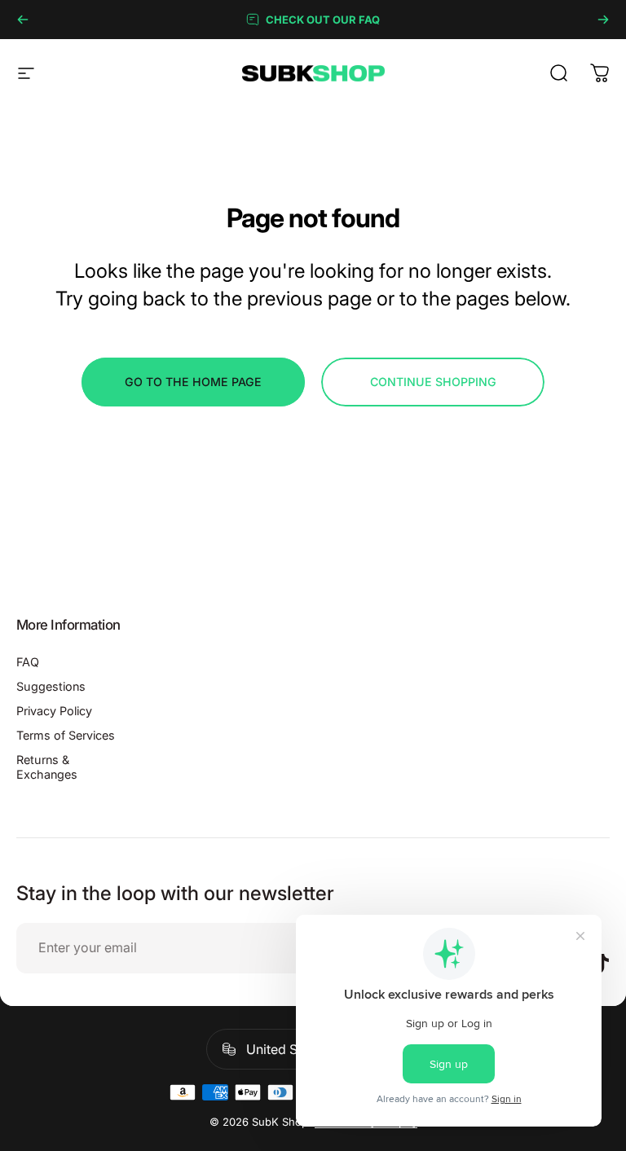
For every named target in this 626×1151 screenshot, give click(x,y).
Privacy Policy (54, 711)
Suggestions (51, 686)
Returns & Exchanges (46, 767)
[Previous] (23, 19)
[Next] (603, 19)
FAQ (27, 662)
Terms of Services (65, 735)
